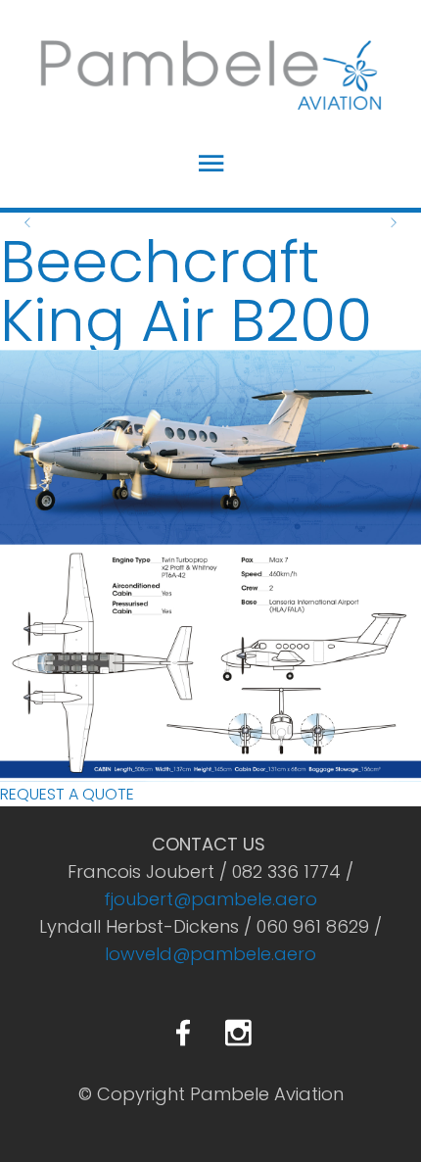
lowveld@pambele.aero (210, 954)
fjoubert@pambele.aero (210, 899)
